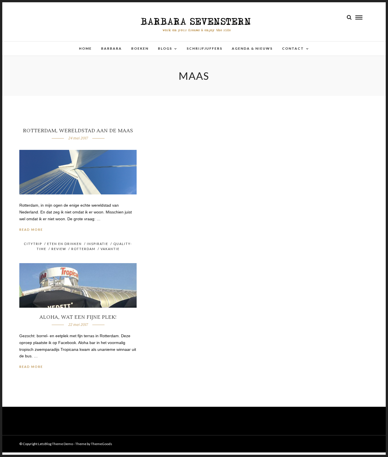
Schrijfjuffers (204, 48)
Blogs (165, 48)
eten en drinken (64, 244)
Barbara (111, 48)
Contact (293, 48)
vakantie (110, 249)
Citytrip (33, 244)
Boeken (140, 48)
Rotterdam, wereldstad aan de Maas (78, 131)
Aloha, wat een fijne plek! (78, 317)
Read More (31, 229)
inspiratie (97, 244)
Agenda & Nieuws (252, 48)
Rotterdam (83, 249)
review (58, 249)
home (85, 48)
